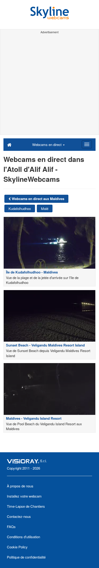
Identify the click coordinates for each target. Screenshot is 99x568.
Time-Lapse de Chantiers (26, 506)
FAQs (11, 526)
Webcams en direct (47, 144)
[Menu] (87, 144)
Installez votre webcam (24, 496)
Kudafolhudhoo (20, 208)
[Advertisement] (49, 85)
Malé (44, 208)
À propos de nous (20, 485)
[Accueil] (9, 144)
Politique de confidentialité (26, 557)
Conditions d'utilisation (23, 536)
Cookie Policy (17, 546)
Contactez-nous (19, 516)
